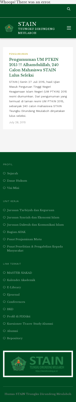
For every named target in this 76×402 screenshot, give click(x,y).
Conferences (16, 302)
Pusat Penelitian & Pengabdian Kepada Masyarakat (35, 248)
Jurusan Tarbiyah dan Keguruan (30, 210)
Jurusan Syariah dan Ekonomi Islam (33, 217)
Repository (14, 338)
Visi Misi (13, 188)
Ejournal (13, 294)
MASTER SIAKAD (19, 273)
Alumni (12, 331)
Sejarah (12, 173)
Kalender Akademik (21, 280)
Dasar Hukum (17, 180)
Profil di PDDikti (18, 316)
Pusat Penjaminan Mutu (24, 239)
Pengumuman (18, 54)
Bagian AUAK (16, 232)
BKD (10, 309)
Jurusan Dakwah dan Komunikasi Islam (35, 224)
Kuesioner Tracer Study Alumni (30, 323)
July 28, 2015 (17, 122)
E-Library (14, 287)
